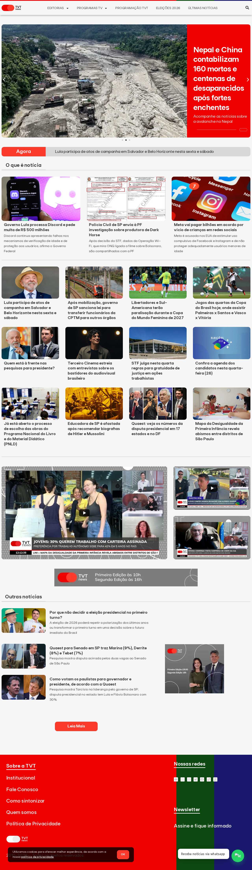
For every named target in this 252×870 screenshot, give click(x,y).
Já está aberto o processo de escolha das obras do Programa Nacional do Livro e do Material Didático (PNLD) (30, 434)
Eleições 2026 (168, 8)
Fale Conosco (22, 789)
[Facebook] (202, 779)
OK (123, 854)
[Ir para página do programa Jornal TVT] (126, 585)
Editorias (55, 8)
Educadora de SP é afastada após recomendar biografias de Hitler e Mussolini (94, 429)
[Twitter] (196, 779)
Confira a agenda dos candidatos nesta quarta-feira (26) (219, 368)
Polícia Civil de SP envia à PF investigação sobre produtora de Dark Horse (124, 230)
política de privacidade (37, 857)
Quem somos (21, 812)
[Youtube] (176, 779)
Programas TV (90, 8)
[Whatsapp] (183, 779)
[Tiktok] (209, 779)
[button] (247, 7)
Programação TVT (131, 8)
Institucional (20, 778)
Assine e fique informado (203, 826)
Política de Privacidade (33, 823)
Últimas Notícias (203, 8)
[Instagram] (189, 779)
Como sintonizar (25, 801)
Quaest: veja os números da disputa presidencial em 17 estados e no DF (157, 429)
